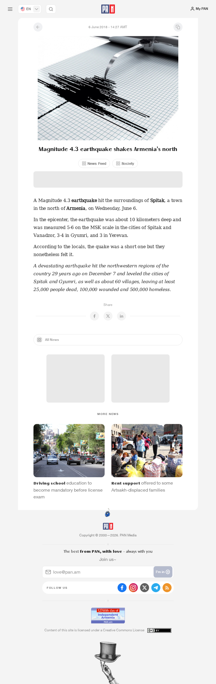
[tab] (137, 101)
